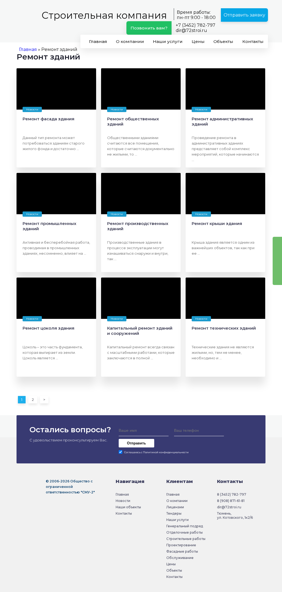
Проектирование (181, 545)
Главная (98, 41)
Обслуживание (180, 558)
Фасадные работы (182, 551)
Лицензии (175, 507)
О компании (130, 41)
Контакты (253, 41)
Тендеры (173, 513)
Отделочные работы (184, 532)
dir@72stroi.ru (191, 30)
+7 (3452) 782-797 (195, 25)
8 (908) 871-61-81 (231, 501)
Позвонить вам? (149, 28)
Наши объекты (128, 507)
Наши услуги (168, 41)
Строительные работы (185, 539)
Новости (123, 501)
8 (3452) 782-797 (231, 494)
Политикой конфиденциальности (166, 452)
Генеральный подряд (184, 526)
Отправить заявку (244, 15)
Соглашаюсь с (156, 452)
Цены (198, 41)
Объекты (223, 41)
